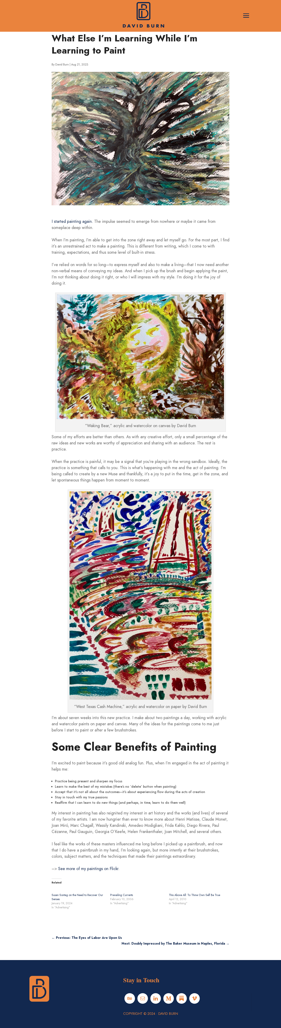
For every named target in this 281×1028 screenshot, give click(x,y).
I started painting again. (72, 221)
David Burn (62, 64)
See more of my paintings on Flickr (88, 869)
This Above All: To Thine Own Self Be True (194, 895)
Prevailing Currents (121, 895)
